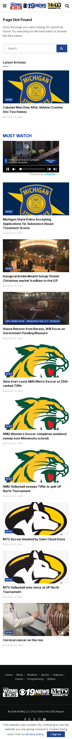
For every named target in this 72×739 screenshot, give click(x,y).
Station (51, 678)
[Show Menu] (5, 5)
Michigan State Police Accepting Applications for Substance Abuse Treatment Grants (28, 223)
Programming (35, 678)
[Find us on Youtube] (44, 719)
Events (19, 678)
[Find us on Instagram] (39, 719)
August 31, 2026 (13, 117)
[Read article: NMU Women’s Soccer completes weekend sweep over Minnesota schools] (36, 413)
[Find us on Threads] (29, 719)
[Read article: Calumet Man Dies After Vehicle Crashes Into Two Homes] (36, 87)
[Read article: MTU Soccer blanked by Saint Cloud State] (36, 518)
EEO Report (57, 711)
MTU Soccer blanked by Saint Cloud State (34, 539)
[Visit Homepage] (35, 5)
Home (8, 674)
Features (58, 674)
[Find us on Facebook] (25, 719)
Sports (45, 674)
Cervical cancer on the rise (23, 640)
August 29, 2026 (14, 645)
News (9, 100)
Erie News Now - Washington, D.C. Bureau (33, 321)
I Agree (56, 734)
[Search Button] (67, 5)
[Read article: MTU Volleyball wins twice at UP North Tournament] (36, 567)
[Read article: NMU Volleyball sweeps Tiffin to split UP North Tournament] (36, 466)
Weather (32, 674)
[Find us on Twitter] (34, 719)
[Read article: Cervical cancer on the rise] (36, 619)
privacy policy (35, 734)
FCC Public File (40, 711)
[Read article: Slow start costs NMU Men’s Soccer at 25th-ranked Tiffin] (36, 360)
